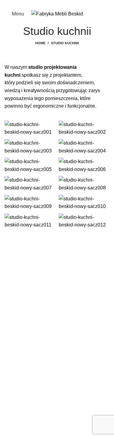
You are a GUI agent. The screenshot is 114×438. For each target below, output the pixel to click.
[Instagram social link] (60, 4)
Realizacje (16, 350)
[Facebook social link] (53, 4)
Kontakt (13, 373)
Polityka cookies (22, 404)
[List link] (57, 273)
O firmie (13, 361)
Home (40, 43)
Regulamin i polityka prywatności (40, 392)
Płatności (15, 415)
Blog (10, 339)
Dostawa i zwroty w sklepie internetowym (49, 426)
